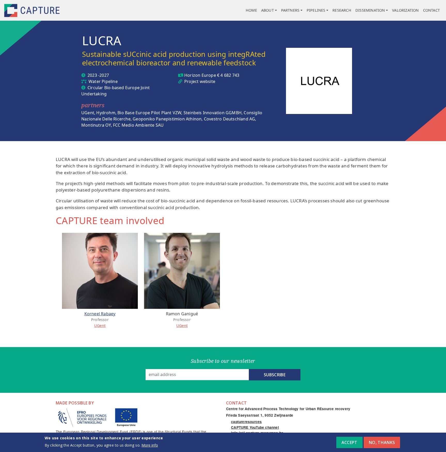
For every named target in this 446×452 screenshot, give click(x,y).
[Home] (32, 10)
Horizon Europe (200, 75)
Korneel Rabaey (100, 314)
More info (149, 445)
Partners (290, 10)
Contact (431, 10)
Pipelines (316, 10)
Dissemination (370, 10)
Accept (349, 442)
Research (341, 10)
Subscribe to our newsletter (223, 360)
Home (251, 10)
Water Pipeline (103, 81)
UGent (100, 325)
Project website (199, 81)
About (267, 10)
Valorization (405, 10)
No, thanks (382, 442)
